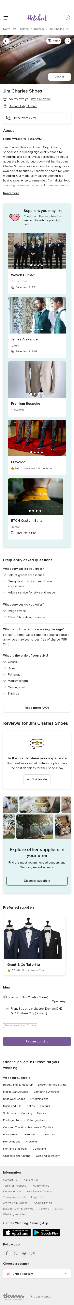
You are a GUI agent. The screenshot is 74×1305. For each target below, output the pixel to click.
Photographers (12, 1120)
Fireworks (31, 1141)
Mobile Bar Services (15, 1091)
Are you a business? (15, 1203)
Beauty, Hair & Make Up (18, 1084)
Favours (45, 1106)
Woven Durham (23, 275)
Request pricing (37, 1041)
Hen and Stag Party (15, 1148)
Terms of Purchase (14, 1185)
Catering (26, 1113)
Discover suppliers (37, 881)
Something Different (46, 1091)
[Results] (6, 41)
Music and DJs (12, 1106)
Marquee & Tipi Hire (40, 1127)
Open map (59, 1001)
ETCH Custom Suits (26, 520)
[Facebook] (6, 1253)
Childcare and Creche (17, 1156)
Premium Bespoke (25, 403)
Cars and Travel (13, 1127)
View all (59, 76)
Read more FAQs (37, 708)
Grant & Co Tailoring (23, 964)
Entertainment (39, 1099)
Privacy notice (40, 1185)
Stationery (9, 1113)
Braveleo (18, 462)
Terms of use (30, 1180)
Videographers (36, 1120)
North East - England (16, 29)
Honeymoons (11, 1141)
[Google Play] (46, 1235)
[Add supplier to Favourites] (68, 41)
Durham (39, 29)
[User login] (68, 17)
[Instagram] (32, 1253)
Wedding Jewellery (48, 1156)
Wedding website (14, 1214)
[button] (37, 760)
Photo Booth (11, 1134)
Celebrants (40, 1148)
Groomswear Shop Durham (20, 1025)
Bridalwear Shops (14, 1099)
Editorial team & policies (18, 1208)
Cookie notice (12, 1191)
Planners (29, 1134)
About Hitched (43, 1203)
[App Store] (17, 1235)
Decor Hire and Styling (52, 1084)
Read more (11, 193)
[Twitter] (15, 1253)
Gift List (59, 1208)
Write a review (37, 779)
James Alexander (25, 339)
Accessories (48, 1134)
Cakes (31, 1106)
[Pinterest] (24, 1253)
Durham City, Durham (23, 106)
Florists (41, 1113)
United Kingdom (23, 1274)
